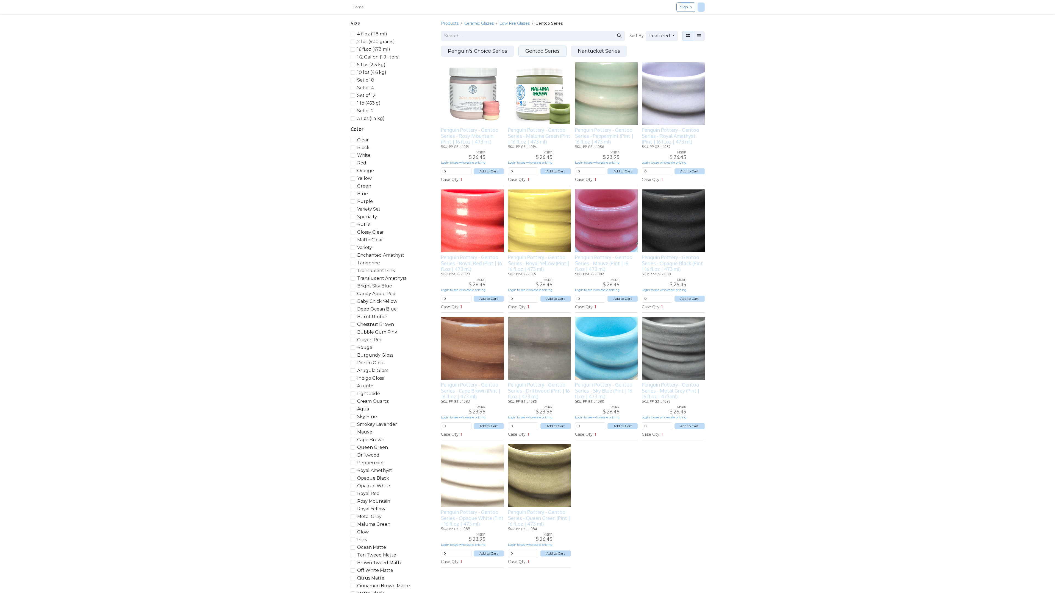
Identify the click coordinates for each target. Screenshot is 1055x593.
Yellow (364, 178)
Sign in (686, 7)
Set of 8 (365, 80)
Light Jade (368, 393)
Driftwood (368, 455)
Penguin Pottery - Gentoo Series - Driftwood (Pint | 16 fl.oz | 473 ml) (539, 390)
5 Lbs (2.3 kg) (371, 64)
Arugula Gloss (372, 370)
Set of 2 (365, 110)
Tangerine (368, 262)
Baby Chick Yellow (377, 301)
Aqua (363, 409)
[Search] (619, 36)
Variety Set (369, 209)
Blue (362, 193)
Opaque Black (373, 478)
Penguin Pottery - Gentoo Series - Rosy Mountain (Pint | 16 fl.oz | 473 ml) (469, 136)
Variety (364, 247)
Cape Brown (370, 439)
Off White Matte (375, 570)
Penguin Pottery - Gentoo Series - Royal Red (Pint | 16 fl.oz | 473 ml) (471, 263)
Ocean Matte (371, 547)
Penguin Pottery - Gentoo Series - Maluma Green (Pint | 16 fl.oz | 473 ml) (539, 136)
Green (364, 186)
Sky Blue (367, 416)
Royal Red (368, 493)
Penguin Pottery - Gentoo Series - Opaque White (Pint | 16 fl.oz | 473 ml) (472, 518)
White (364, 155)
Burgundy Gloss (375, 355)
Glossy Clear (370, 232)
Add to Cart (488, 171)
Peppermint (370, 462)
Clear (363, 139)
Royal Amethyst (374, 470)
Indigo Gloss (370, 378)
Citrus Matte (370, 578)
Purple (365, 201)
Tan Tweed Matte (376, 555)
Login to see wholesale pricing (463, 162)
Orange (365, 170)
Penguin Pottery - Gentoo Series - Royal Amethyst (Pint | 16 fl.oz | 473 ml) (670, 136)
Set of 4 (365, 87)
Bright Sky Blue (374, 286)
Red (361, 163)
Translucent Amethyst (382, 278)
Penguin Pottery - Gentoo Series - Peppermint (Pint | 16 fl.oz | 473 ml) (604, 136)
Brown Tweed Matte (379, 562)
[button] (662, 36)
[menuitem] (358, 7)
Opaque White (373, 485)
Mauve (364, 432)
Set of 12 (366, 95)
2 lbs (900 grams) (376, 41)
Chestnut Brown (375, 324)
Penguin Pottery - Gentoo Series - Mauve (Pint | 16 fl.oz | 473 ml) (603, 263)
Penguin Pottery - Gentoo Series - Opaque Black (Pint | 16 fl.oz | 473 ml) (672, 263)
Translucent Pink (376, 270)
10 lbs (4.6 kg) (371, 72)
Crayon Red (370, 339)
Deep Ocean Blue (377, 309)
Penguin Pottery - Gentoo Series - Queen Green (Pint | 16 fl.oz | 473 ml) (539, 518)
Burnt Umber (372, 316)
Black (363, 147)
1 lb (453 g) (369, 103)
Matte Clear (370, 239)
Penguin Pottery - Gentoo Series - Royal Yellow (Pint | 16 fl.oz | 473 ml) (538, 263)
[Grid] (687, 36)
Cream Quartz (373, 401)
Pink (362, 539)
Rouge (364, 347)
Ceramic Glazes (479, 23)
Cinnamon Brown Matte (383, 585)
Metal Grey (369, 516)
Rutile (364, 224)
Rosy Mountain (373, 501)
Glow (363, 532)
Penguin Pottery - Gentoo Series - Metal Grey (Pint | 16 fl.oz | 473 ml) (670, 390)
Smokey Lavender (377, 424)
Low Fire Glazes (514, 23)
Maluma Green (373, 524)
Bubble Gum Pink (377, 332)
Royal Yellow (371, 508)
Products (450, 23)
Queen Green (372, 447)
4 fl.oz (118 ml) (372, 34)
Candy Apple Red (376, 293)
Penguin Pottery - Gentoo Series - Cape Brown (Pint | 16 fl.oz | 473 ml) (470, 390)
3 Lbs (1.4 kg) (371, 118)
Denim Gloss (370, 362)
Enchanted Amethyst (380, 255)
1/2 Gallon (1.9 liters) (378, 57)
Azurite (365, 385)
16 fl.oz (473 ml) (373, 49)
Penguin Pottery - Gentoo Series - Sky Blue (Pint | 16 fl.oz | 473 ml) (603, 390)
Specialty (367, 216)
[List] (699, 36)
